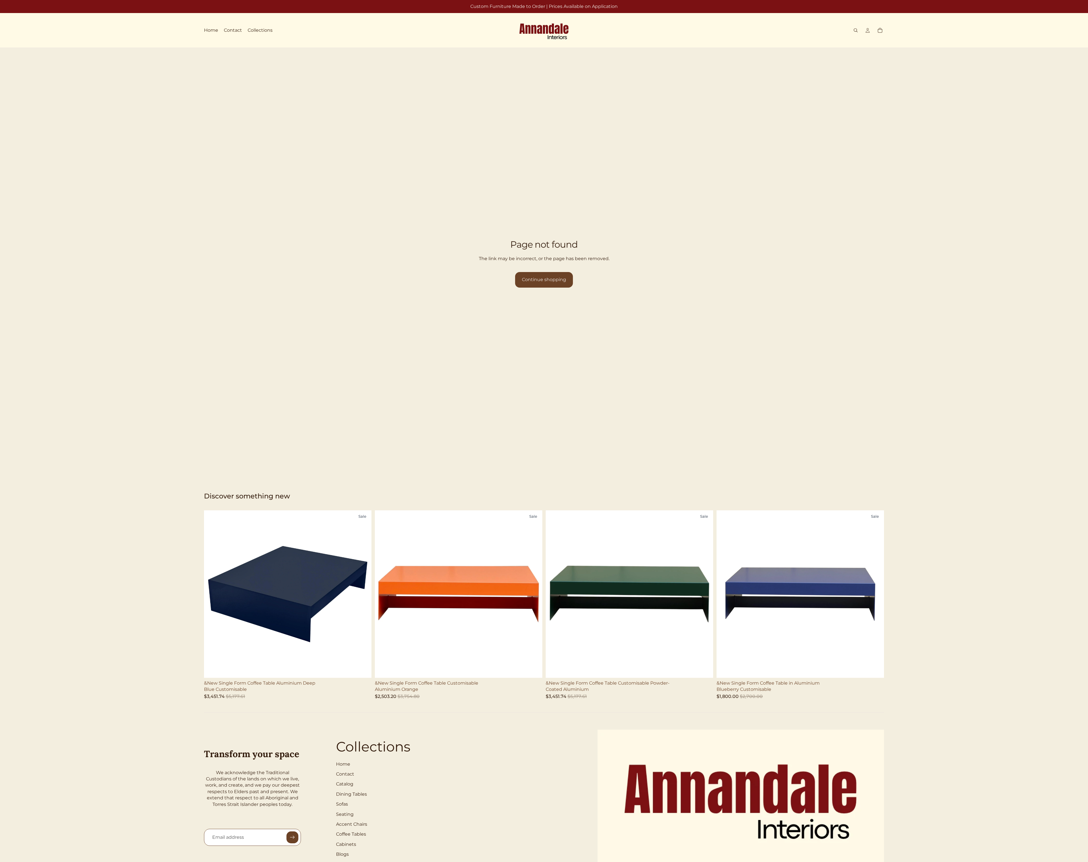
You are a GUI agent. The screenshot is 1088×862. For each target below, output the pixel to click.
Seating (345, 814)
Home (343, 764)
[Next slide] (362, 594)
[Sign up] (292, 837)
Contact (345, 774)
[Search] (855, 30)
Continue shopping (544, 279)
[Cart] (880, 30)
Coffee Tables (351, 834)
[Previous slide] (212, 594)
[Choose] (363, 669)
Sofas (342, 804)
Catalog (344, 784)
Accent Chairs (351, 824)
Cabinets (346, 844)
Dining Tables (351, 794)
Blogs (342, 854)
